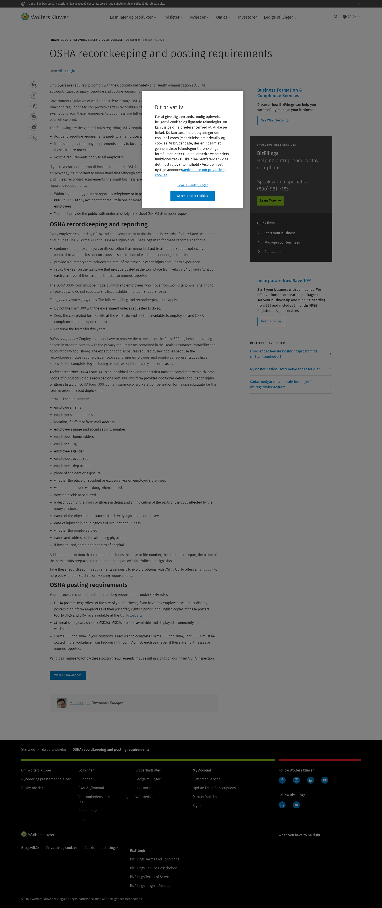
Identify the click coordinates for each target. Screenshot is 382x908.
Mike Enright (66, 71)
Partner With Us (205, 797)
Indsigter (171, 17)
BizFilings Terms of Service (151, 877)
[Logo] (48, 17)
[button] (34, 84)
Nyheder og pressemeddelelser (46, 779)
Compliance (87, 811)
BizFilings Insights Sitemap (150, 886)
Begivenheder (32, 788)
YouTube (324, 780)
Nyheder (198, 17)
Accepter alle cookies (192, 196)
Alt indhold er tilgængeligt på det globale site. (137, 3)
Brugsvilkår (30, 848)
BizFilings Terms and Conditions (154, 859)
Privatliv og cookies (61, 848)
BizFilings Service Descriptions (153, 868)
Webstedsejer (146, 797)
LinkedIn (310, 780)
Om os (221, 17)
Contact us (272, 252)
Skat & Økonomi (91, 788)
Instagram (296, 780)
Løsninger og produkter (131, 17)
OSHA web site (131, 615)
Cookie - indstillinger (193, 185)
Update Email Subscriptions (214, 788)
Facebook (282, 780)
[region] (192, 149)
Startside (28, 749)
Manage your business (282, 242)
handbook (205, 569)
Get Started (269, 321)
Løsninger (86, 770)
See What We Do (273, 120)
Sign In (198, 806)
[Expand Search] (336, 16)
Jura (81, 820)
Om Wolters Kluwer (36, 770)
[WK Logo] (37, 834)
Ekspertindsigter (53, 749)
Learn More (268, 200)
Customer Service (206, 779)
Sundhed (85, 779)
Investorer (247, 17)
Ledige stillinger (278, 17)
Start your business (279, 233)
